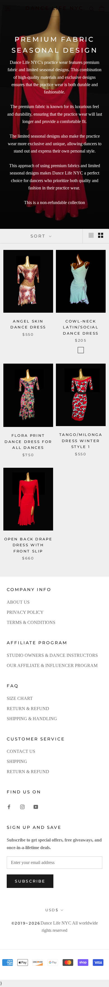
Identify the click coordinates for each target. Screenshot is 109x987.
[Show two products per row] (100, 235)
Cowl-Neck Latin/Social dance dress (81, 327)
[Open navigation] (8, 8)
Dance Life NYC (56, 923)
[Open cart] (101, 8)
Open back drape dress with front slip (28, 545)
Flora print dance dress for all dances (28, 441)
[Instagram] (22, 806)
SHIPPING (17, 761)
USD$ (51, 910)
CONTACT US (21, 751)
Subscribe (30, 881)
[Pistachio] (81, 350)
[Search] (91, 8)
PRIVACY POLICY (25, 612)
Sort (39, 236)
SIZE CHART (20, 698)
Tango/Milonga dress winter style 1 (81, 440)
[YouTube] (36, 806)
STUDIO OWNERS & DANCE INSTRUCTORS (52, 655)
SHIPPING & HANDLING (32, 718)
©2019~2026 (26, 923)
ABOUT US (18, 602)
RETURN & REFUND (28, 708)
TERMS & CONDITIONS (31, 622)
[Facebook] (9, 806)
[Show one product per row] (91, 235)
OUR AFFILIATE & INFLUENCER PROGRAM (52, 665)
